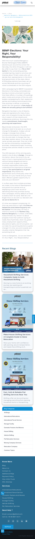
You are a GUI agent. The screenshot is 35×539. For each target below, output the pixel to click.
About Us (5, 468)
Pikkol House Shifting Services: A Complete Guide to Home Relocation (17, 337)
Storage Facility (9, 424)
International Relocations (12, 416)
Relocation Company (10, 446)
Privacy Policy (6, 534)
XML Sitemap (7, 482)
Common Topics (9, 450)
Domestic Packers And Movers (14, 427)
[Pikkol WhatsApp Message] (2, 531)
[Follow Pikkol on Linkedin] (21, 521)
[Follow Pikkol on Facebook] (8, 521)
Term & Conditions (7, 532)
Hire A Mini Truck (8, 479)
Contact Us (6, 471)
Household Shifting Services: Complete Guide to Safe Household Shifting (16, 277)
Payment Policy (8, 476)
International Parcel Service (13, 420)
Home (4, 13)
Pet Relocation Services (11, 439)
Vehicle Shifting (9, 435)
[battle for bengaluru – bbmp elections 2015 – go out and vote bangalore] (17, 34)
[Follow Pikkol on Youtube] (26, 521)
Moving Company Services (12, 443)
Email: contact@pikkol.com (12, 514)
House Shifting (8, 431)
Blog (10, 13)
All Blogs (7, 412)
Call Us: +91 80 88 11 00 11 (11, 517)
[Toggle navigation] (31, 2)
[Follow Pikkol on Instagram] (13, 521)
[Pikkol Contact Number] (2, 493)
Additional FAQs (8, 474)
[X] (17, 521)
